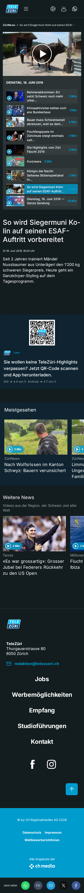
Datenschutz (32, 832)
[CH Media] (42, 865)
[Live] (53, 8)
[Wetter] (63, 8)
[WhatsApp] (25, 885)
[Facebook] (76, 885)
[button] (38, 885)
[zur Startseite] (12, 9)
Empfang (42, 710)
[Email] (51, 885)
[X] (63, 885)
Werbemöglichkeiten (42, 694)
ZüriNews (9, 25)
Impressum (53, 832)
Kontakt (42, 741)
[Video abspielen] (42, 54)
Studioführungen (42, 726)
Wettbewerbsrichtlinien (42, 840)
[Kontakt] (74, 8)
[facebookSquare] (32, 764)
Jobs (42, 679)
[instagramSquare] (51, 764)
